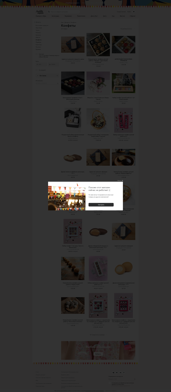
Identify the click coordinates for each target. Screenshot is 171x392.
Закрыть (119, 180)
